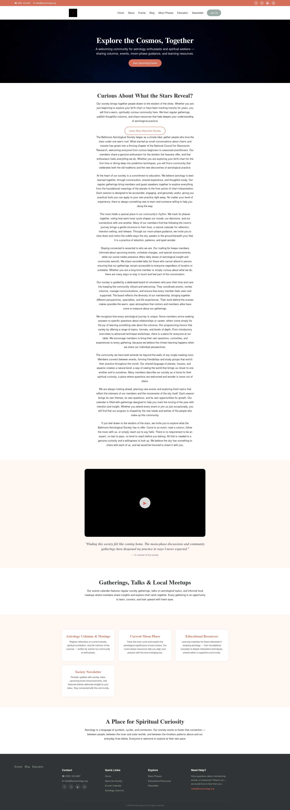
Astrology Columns (114, 790)
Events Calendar (113, 785)
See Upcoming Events (145, 63)
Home (121, 12)
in (273, 3)
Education (182, 12)
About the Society (113, 780)
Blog (152, 12)
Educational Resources (159, 780)
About (131, 12)
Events (142, 12)
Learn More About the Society (145, 130)
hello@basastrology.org (202, 788)
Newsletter (197, 12)
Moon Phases (165, 12)
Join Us (214, 12)
